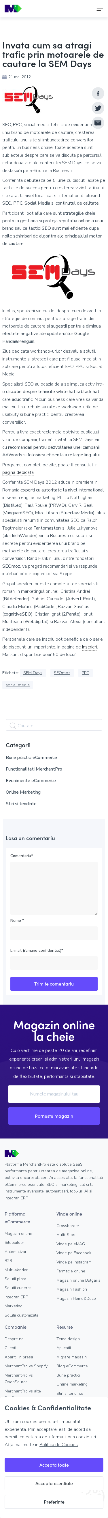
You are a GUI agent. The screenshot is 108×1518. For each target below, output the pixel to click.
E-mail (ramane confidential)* (36, 950)
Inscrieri (89, 647)
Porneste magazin (54, 1116)
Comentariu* (21, 856)
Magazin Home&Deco (76, 1298)
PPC (85, 673)
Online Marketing (23, 792)
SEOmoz (62, 673)
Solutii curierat (18, 1288)
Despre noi (14, 1339)
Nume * (17, 920)
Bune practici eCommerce (31, 757)
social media (18, 685)
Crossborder (67, 1226)
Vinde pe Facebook (73, 1253)
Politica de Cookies (58, 1445)
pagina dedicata (18, 472)
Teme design (68, 1339)
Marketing (13, 1306)
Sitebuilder (14, 1242)
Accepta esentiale (54, 1483)
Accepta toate (54, 1465)
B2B (8, 1260)
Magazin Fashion (71, 1289)
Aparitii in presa (19, 1357)
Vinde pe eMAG (70, 1244)
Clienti (10, 1348)
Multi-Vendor (16, 1270)
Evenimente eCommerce (31, 780)
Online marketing (72, 1384)
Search (13, 725)
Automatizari (16, 1252)
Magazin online (18, 1233)
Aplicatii (63, 1348)
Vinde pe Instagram (74, 1262)
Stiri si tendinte (21, 804)
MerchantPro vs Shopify (26, 1366)
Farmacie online (70, 1271)
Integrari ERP (16, 1297)
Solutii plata (15, 1279)
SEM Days (32, 673)
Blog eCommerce (72, 1366)
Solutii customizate (22, 1315)
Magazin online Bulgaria (78, 1280)
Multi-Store (66, 1234)
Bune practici (68, 1375)
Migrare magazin (71, 1357)
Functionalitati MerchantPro (34, 769)
